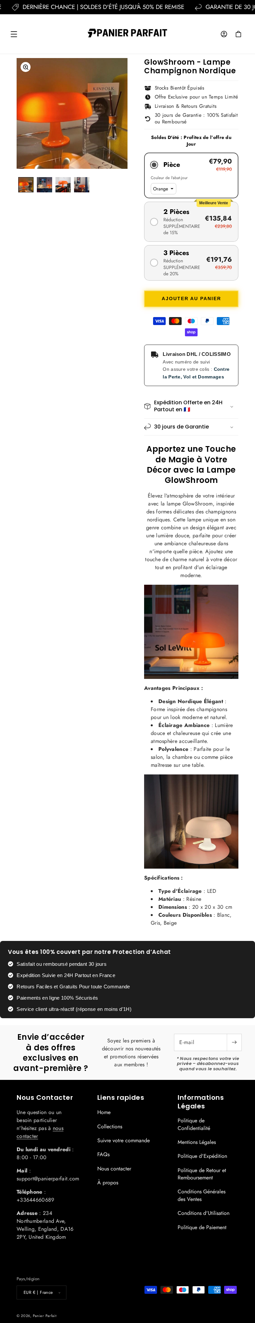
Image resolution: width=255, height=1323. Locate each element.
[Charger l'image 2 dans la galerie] (44, 184)
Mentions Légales (197, 1142)
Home (104, 1112)
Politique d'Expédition (202, 1156)
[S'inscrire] (234, 1042)
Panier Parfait (45, 1315)
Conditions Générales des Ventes (201, 1195)
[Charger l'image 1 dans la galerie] (26, 184)
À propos (107, 1182)
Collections (109, 1126)
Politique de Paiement (202, 1227)
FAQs (103, 1154)
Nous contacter (114, 1168)
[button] (14, 34)
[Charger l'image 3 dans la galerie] (63, 184)
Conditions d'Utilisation (203, 1213)
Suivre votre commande (123, 1140)
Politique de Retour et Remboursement (202, 1173)
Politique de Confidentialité (194, 1124)
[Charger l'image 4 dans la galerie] (81, 184)
